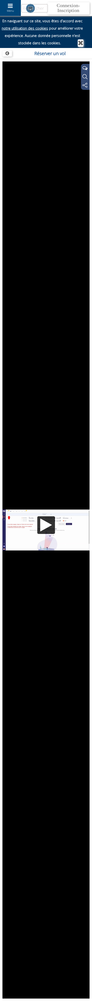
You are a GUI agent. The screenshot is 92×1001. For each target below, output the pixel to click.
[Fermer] (80, 43)
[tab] (85, 68)
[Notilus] (7, 53)
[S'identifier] (68, 8)
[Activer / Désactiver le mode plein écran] (83, 994)
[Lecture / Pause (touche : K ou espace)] (8, 994)
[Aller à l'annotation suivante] (88, 989)
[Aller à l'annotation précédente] (4, 989)
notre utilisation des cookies (25, 28)
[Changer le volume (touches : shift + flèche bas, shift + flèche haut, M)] (60, 994)
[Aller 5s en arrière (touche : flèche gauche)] (20, 994)
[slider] (46, 989)
